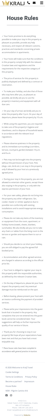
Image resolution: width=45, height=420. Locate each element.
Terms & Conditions (14, 377)
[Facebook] (7, 395)
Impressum (29, 381)
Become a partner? (14, 381)
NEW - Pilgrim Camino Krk (17, 390)
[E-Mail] (34, 3)
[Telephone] (28, 3)
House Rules (11, 386)
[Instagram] (12, 395)
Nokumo (27, 415)
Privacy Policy (31, 377)
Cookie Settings (12, 372)
